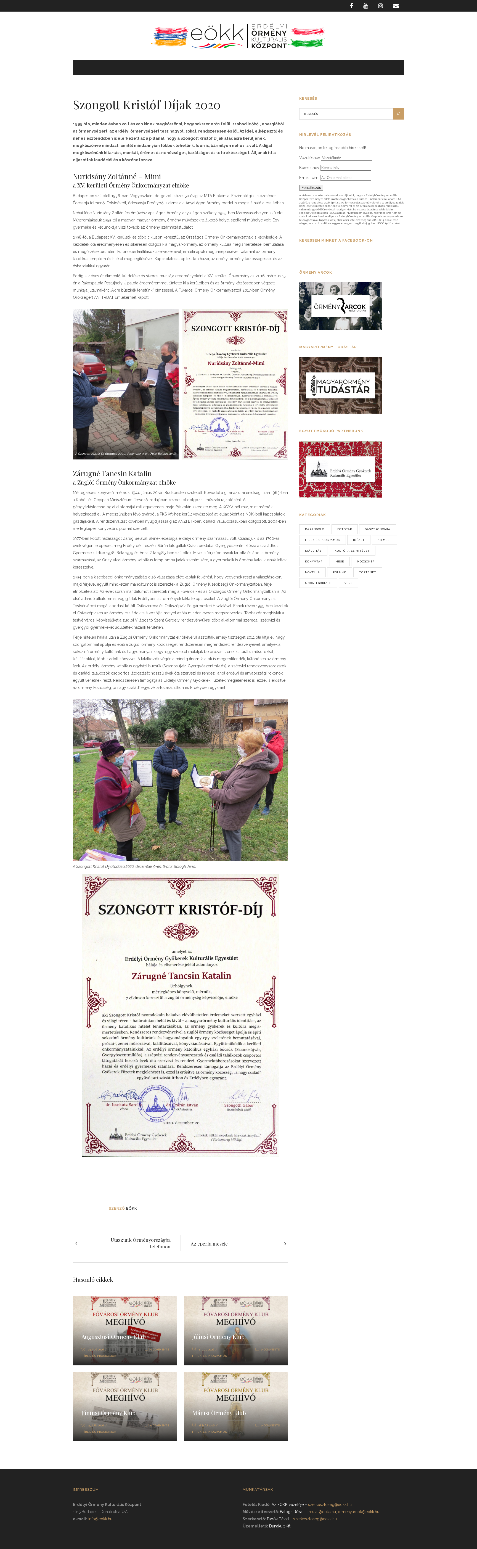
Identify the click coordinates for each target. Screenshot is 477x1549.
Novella (312, 572)
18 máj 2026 (206, 1425)
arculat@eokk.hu (321, 1512)
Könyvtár (313, 561)
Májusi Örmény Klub (219, 1412)
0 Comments (159, 1349)
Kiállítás (313, 550)
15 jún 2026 (96, 1425)
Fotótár (344, 529)
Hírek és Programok (98, 1355)
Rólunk (339, 572)
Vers (348, 583)
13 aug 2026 (96, 1349)
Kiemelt (384, 539)
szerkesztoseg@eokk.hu (330, 1504)
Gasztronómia (377, 529)
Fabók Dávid (278, 1519)
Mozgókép (365, 561)
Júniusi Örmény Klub (108, 1412)
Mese (339, 561)
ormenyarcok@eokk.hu (358, 1512)
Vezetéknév (309, 157)
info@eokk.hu (100, 1519)
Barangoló (314, 529)
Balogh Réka (291, 1512)
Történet (367, 572)
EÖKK (131, 1208)
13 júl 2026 (206, 1349)
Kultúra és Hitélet (352, 550)
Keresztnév (309, 167)
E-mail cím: (309, 177)
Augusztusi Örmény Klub (113, 1336)
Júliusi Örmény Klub (218, 1336)
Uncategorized (318, 583)
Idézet (359, 539)
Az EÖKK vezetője (288, 1504)
